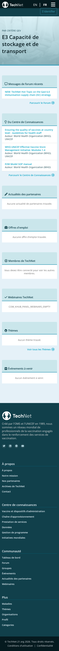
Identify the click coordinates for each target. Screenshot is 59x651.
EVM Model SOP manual (18, 164)
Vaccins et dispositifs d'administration (23, 511)
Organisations (10, 614)
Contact (6, 491)
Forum (5, 562)
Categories (8, 625)
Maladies (7, 603)
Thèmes (6, 609)
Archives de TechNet (13, 486)
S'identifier (48, 11)
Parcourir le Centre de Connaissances (30, 175)
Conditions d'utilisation (20, 645)
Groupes (6, 568)
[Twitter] (4, 446)
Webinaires (8, 584)
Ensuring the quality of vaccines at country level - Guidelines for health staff (29, 131)
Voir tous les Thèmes (39, 349)
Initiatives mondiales (13, 537)
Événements (9, 573)
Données (7, 527)
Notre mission (10, 475)
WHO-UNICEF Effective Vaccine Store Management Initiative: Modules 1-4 (25, 148)
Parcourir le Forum (40, 102)
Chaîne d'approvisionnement (18, 516)
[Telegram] (16, 446)
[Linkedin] (10, 446)
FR (45, 5)
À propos (7, 470)
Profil (5, 619)
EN (35, 5)
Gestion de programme (15, 532)
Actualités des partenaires (16, 578)
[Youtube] (23, 446)
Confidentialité (45, 645)
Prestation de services (14, 521)
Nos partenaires (11, 480)
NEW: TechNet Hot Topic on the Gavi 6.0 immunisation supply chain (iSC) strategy (28, 93)
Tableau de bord (11, 557)
